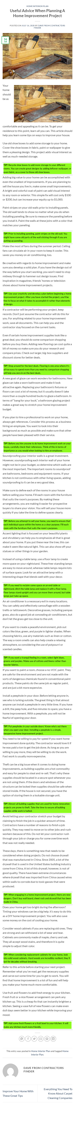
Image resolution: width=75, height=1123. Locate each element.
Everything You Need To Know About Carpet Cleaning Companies (58, 1093)
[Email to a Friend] (41, 1039)
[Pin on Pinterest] (47, 1039)
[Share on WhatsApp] (22, 1039)
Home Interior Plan (37, 6)
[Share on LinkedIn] (53, 1039)
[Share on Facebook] (28, 1039)
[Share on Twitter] (34, 1039)
